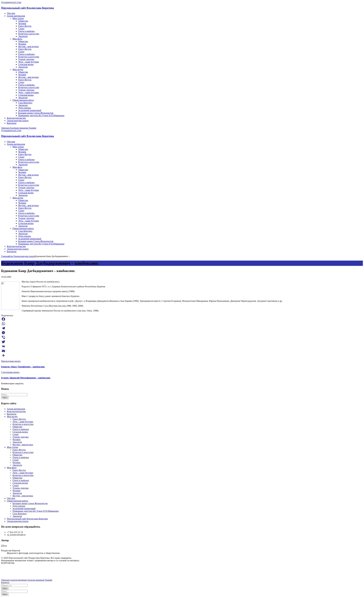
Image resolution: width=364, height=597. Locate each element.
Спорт (16, 434)
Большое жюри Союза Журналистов (30, 503)
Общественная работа (17, 501)
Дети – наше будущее (23, 421)
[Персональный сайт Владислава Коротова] (11, 2)
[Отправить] (182, 355)
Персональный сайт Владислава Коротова (27, 7)
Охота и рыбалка (21, 429)
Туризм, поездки (21, 437)
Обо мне (11, 498)
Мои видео (12, 416)
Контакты (11, 414)
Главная (5, 256)
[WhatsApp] (182, 323)
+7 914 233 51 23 (9, 572)
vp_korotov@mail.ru (10, 568)
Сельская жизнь (20, 432)
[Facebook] (182, 319)
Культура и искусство (23, 424)
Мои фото (11, 467)
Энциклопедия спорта (24, 256)
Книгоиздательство (16, 411)
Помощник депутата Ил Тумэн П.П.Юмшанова (36, 511)
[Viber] (182, 337)
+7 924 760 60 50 (9, 575)
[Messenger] (182, 332)
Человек (16, 439)
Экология (17, 442)
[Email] (182, 351)
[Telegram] (182, 328)
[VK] (182, 346)
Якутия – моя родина (23, 444)
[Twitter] (182, 342)
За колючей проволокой (24, 508)
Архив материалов (16, 409)
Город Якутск (19, 419)
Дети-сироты (19, 506)
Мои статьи (12, 447)
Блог (11, 256)
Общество (17, 427)
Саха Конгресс (20, 513)
